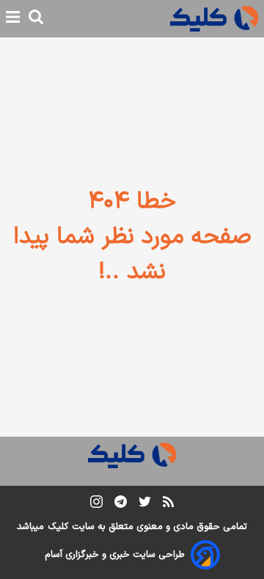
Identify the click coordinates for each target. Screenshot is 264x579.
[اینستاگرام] (96, 504)
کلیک (58, 527)
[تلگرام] (120, 504)
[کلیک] (214, 19)
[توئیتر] (145, 504)
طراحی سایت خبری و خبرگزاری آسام (115, 554)
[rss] (168, 504)
